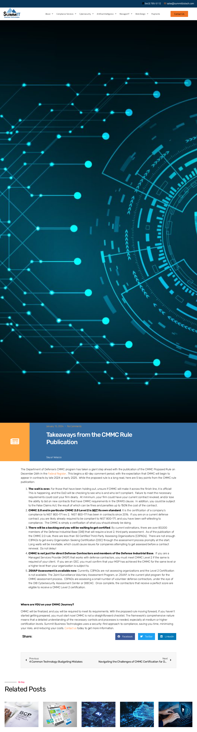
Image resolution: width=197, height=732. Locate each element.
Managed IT (124, 13)
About (47, 13)
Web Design (140, 13)
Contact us (70, 628)
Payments (155, 13)
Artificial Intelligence (105, 13)
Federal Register (57, 473)
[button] (125, 636)
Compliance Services (64, 13)
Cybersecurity (85, 13)
